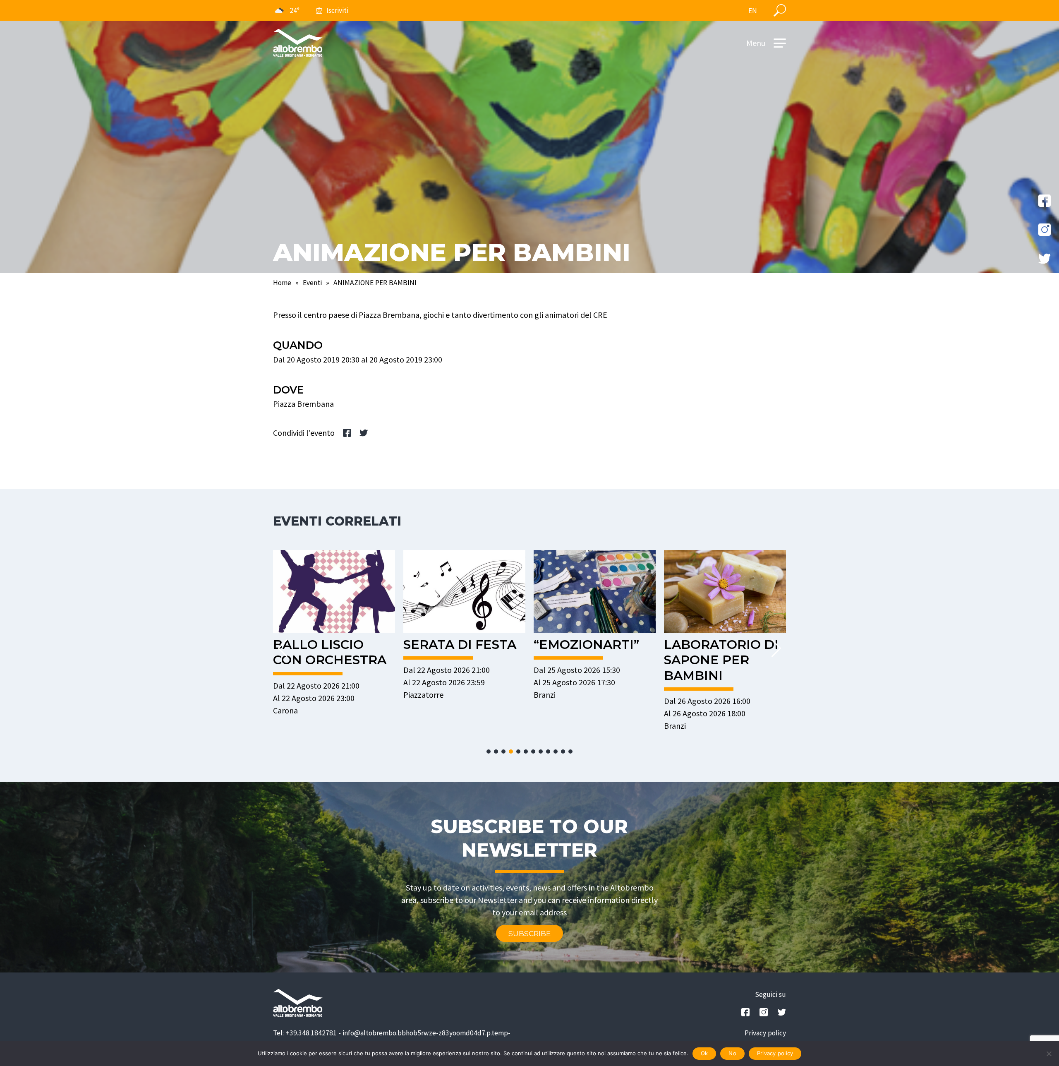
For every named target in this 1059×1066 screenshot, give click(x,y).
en (752, 10)
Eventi (312, 282)
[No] (1049, 1053)
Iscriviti (337, 10)
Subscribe (529, 933)
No (732, 1053)
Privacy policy (765, 1032)
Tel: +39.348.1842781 (305, 1032)
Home (282, 282)
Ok (704, 1053)
